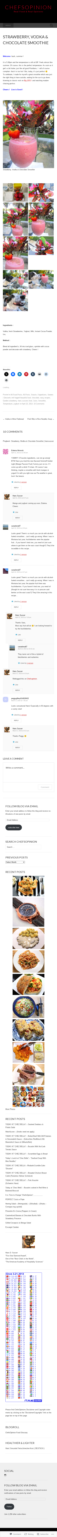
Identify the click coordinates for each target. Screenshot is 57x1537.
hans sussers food (25, 401)
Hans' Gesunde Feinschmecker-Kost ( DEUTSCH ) (24, 1448)
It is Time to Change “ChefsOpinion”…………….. (24, 1195)
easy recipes (45, 398)
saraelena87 (16, 526)
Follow (9, 1507)
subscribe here (13, 828)
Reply (16, 487)
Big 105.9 (27, 80)
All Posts (26, 395)
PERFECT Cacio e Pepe (14, 1199)
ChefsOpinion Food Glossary (16, 1433)
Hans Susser (18, 496)
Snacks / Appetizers (39, 395)
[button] (28, 134)
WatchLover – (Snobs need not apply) (19, 1132)
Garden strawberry (10, 401)
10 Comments (39, 404)
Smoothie (42, 401)
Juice (35, 401)
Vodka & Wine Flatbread (13, 419)
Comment (45, 787)
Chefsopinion (32, 679)
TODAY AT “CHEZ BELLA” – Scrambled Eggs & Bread (26, 1154)
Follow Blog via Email (21, 806)
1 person (23, 482)
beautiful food (25, 398)
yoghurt (16, 404)
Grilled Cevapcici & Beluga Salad (18, 1223)
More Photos (10, 1109)
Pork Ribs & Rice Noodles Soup (40, 419)
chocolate (35, 398)
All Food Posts (16, 395)
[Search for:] (51, 25)
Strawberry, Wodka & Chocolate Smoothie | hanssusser (32, 441)
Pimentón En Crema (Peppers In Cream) (20, 1211)
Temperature (7, 404)
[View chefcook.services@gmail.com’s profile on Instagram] (5, 1475)
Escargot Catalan (12, 1227)
